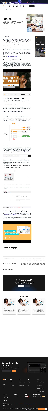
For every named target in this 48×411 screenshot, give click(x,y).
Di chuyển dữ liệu (12, 382)
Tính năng (4, 384)
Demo (3, 381)
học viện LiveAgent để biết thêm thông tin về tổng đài (12, 214)
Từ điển (29, 382)
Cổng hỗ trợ (11, 381)
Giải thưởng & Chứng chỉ (22, 382)
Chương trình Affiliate (21, 385)
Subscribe (43, 396)
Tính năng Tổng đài (26, 151)
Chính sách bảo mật (24, 408)
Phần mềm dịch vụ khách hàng (40, 382)
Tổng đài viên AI (10, 6)
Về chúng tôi (20, 381)
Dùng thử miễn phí (10, 269)
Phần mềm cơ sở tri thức (40, 381)
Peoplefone (9, 9)
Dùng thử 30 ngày (28, 94)
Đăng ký (29, 155)
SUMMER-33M (5, 3)
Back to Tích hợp (5, 269)
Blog (28, 381)
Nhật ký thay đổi (12, 385)
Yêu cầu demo (23, 94)
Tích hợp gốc (4, 27)
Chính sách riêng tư (29, 408)
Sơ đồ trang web (37, 408)
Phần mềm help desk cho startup (41, 391)
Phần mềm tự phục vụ (39, 385)
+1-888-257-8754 (6, 397)
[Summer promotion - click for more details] (24, 2)
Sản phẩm (14, 6)
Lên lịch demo (5, 400)
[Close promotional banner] (47, 1)
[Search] (28, 6)
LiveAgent (24, 62)
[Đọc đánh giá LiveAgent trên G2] (26, 396)
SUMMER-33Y (12, 3)
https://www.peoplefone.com (12, 56)
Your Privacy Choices (30, 409)
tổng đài (22, 62)
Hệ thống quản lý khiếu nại (40, 388)
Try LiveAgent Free (40, 44)
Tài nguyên (17, 6)
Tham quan (4, 387)
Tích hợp (6, 9)
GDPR (33, 408)
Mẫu (28, 385)
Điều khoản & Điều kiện (17, 408)
